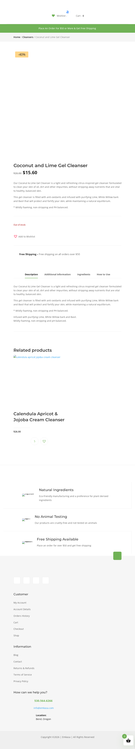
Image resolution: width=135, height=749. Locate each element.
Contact (18, 661)
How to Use (103, 274)
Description (31, 274)
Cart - (79, 15)
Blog (16, 655)
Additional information (57, 274)
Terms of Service (23, 674)
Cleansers (27, 37)
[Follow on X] (36, 580)
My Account (20, 602)
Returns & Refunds (24, 668)
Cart (16, 622)
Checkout (19, 628)
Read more (35, 441)
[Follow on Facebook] (17, 580)
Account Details (22, 609)
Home (17, 37)
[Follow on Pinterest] (45, 580)
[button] (24, 236)
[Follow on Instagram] (26, 580)
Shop (16, 635)
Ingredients (83, 274)
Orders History (22, 615)
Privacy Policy (21, 681)
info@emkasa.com (44, 708)
